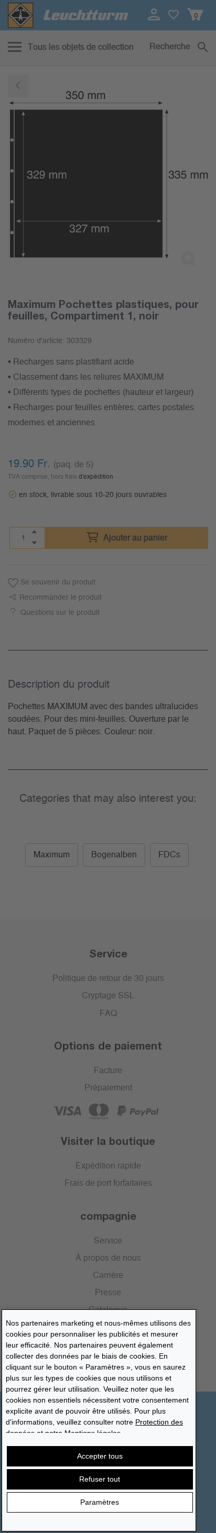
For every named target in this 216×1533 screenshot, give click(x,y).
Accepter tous (100, 1456)
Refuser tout (99, 1479)
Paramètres (99, 1502)
